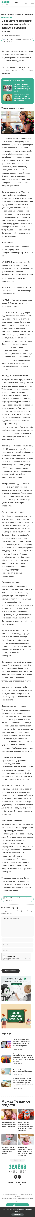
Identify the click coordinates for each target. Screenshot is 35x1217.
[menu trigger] (31, 3)
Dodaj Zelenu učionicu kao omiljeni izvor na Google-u (18, 40)
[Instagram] (19, 1177)
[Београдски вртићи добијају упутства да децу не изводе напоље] (9, 1139)
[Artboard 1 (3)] (16, 988)
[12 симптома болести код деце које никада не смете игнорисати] (9, 1114)
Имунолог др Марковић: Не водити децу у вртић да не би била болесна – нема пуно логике (25, 1151)
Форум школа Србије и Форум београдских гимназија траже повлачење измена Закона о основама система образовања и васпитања (23, 1082)
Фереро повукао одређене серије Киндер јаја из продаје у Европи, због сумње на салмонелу (25, 1126)
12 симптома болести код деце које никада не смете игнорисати (8, 1124)
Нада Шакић (8, 35)
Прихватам (17, 1214)
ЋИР (16, 3)
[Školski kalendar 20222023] (16, 1016)
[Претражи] (25, 3)
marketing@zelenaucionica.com (17, 1205)
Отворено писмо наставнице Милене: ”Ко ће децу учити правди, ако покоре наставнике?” (23, 1069)
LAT (21, 3)
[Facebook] (15, 1177)
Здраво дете (6, 17)
